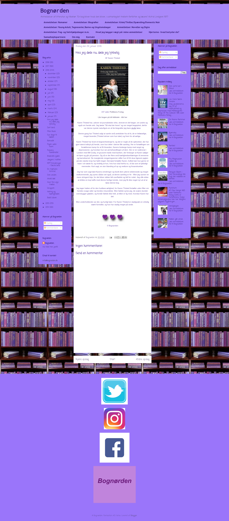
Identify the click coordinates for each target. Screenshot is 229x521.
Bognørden (54, 10)
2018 (47, 62)
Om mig (76, 37)
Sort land (51, 127)
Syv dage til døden (52, 136)
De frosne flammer (177, 119)
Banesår (50, 140)
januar (51, 116)
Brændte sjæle (53, 156)
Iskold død (51, 178)
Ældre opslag (142, 359)
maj (50, 101)
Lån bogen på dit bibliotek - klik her (112, 117)
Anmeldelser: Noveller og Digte (133, 27)
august (51, 89)
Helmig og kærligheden (53, 192)
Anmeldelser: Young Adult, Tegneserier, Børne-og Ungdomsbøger (77, 27)
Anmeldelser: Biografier (86, 22)
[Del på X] (120, 237)
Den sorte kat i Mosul (175, 87)
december (52, 73)
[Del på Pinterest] (125, 237)
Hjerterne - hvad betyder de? (164, 32)
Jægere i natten (54, 159)
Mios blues (51, 131)
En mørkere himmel (52, 170)
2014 (47, 207)
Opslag (49, 223)
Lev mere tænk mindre (175, 100)
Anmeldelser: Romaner (55, 22)
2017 (47, 66)
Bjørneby (172, 132)
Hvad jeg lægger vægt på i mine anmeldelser (119, 32)
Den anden (51, 175)
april (50, 104)
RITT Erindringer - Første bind (54, 164)
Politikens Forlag (117, 112)
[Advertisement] (112, 334)
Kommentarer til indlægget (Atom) (117, 366)
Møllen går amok (176, 219)
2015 (47, 203)
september (52, 85)
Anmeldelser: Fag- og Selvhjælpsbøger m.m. (66, 32)
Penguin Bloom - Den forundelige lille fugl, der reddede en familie (177, 175)
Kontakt (90, 37)
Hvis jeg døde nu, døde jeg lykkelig (53, 122)
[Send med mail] (115, 237)
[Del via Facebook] (123, 237)
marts (50, 108)
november (52, 77)
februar (51, 112)
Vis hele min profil (50, 247)
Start (112, 359)
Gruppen (50, 188)
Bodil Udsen (52, 197)
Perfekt (172, 145)
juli (49, 93)
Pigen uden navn (52, 145)
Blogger (134, 515)
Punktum (173, 188)
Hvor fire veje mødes (52, 183)
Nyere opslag (82, 359)
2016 (47, 70)
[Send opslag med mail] (111, 237)
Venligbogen (174, 206)
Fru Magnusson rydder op (175, 160)
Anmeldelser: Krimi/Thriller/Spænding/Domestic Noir (132, 22)
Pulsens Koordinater (52, 151)
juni (50, 97)
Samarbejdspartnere (54, 37)
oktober (51, 81)
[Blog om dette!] (118, 237)
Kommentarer (52, 228)
